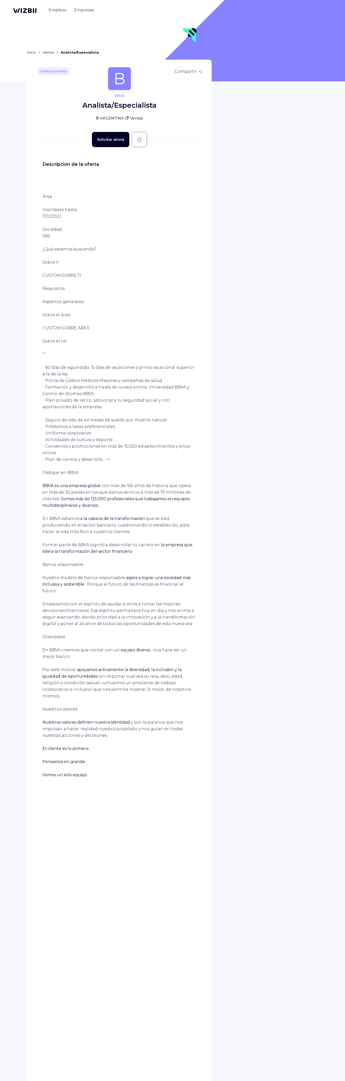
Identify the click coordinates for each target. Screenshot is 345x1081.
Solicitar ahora (110, 139)
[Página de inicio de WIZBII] (24, 10)
